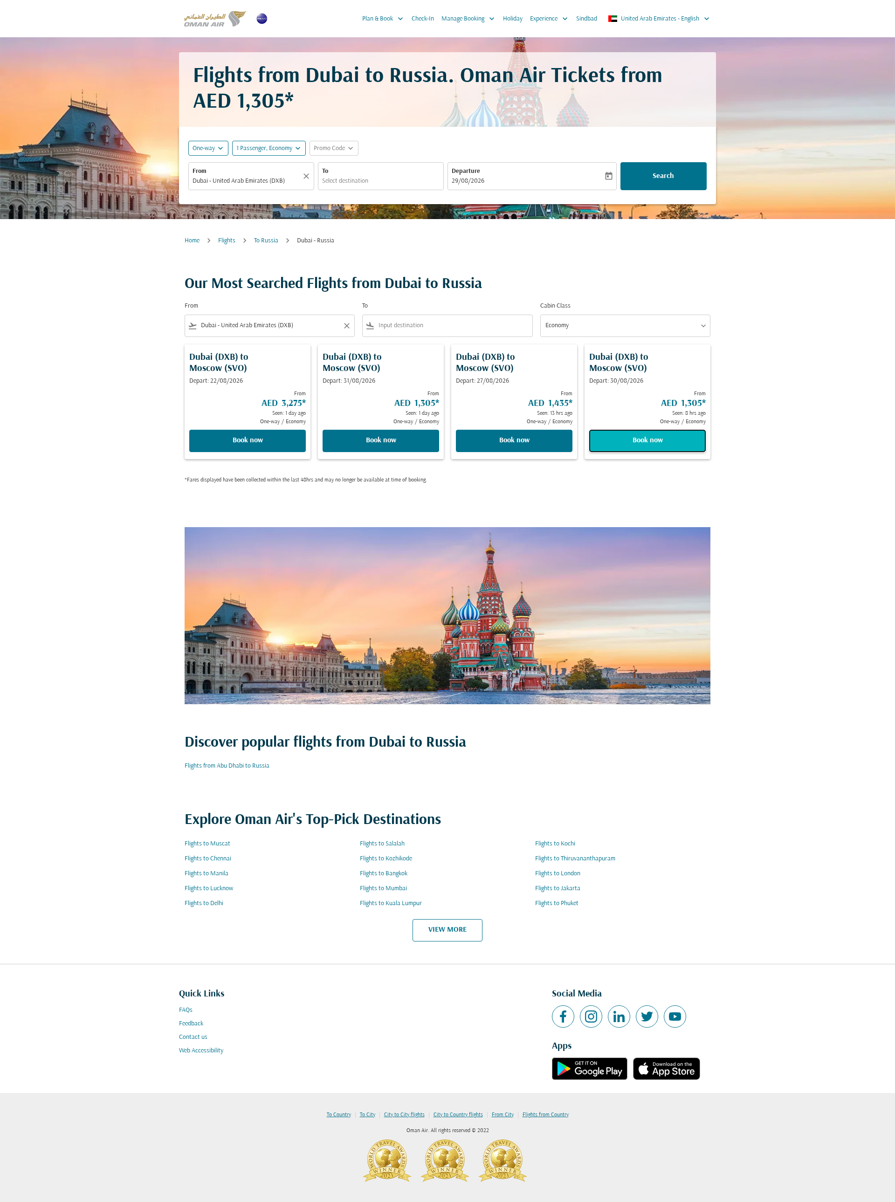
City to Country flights (458, 1115)
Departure (466, 171)
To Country (339, 1115)
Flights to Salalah (382, 843)
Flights (226, 240)
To (325, 171)
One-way (204, 148)
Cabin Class (555, 305)
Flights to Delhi (204, 903)
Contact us (193, 1037)
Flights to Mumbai (383, 888)
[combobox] (247, 181)
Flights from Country (546, 1115)
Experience (550, 18)
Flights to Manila (206, 873)
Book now (248, 440)
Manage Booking (468, 18)
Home (192, 240)
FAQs (186, 1010)
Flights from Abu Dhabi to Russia (227, 765)
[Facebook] (563, 1016)
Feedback (191, 1023)
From (200, 171)
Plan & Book (383, 18)
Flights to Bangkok (383, 873)
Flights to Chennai (208, 858)
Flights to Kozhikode (386, 858)
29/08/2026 (468, 181)
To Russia (266, 240)
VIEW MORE (447, 930)
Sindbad (586, 18)
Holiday (513, 18)
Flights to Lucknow (209, 888)
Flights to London (557, 873)
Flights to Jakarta (557, 888)
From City (503, 1115)
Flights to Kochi (555, 843)
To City (367, 1115)
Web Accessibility (201, 1050)
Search (663, 176)
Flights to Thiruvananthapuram (575, 858)
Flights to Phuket (556, 903)
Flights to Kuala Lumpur (391, 903)
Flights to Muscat (207, 843)
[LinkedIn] (619, 1016)
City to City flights (404, 1115)
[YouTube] (675, 1016)
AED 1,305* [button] (243, 102)
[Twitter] (647, 1016)
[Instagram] (591, 1016)
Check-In (423, 18)
